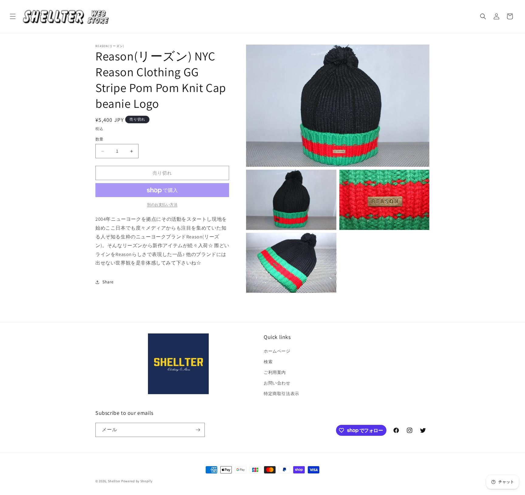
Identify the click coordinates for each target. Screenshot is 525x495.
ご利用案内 (275, 372)
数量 (99, 139)
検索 (268, 361)
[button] (12, 16)
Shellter (114, 481)
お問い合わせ (277, 383)
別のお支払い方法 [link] (162, 205)
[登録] (197, 430)
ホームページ (277, 351)
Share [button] (108, 282)
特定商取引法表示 (281, 393)
